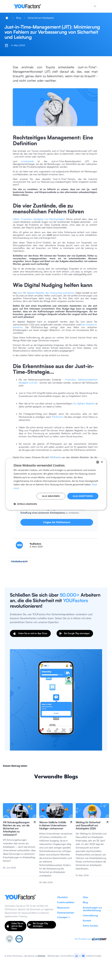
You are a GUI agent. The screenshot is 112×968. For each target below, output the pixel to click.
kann (20, 292)
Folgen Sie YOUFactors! (56, 522)
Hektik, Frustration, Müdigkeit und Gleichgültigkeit (39, 219)
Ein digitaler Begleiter (84, 403)
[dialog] (56, 484)
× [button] (102, 462)
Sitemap (41, 956)
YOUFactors (58, 416)
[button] (95, 6)
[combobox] (97, 462)
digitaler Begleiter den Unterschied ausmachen (50, 292)
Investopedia (27, 161)
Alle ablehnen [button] (51, 496)
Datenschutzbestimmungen (89, 956)
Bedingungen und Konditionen (61, 956)
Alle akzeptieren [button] (83, 496)
